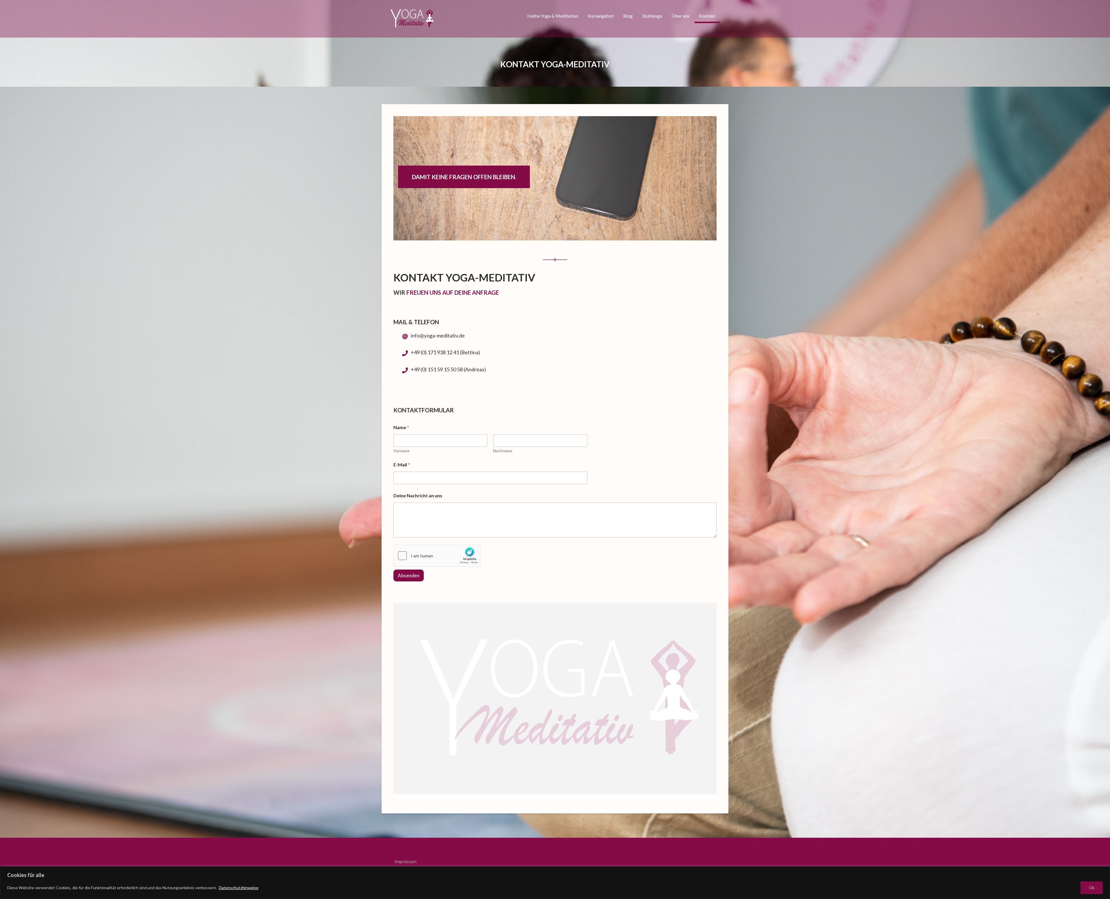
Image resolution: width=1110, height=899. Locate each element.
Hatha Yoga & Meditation (552, 15)
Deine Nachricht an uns (417, 495)
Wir (399, 292)
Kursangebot (601, 15)
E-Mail (401, 464)
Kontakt (707, 15)
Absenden (408, 575)
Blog (628, 15)
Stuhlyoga (652, 15)
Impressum (406, 861)
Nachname (502, 450)
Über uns (680, 15)
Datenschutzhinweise (238, 887)
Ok (1091, 887)
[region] (555, 882)
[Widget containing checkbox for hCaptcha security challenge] (437, 556)
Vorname (401, 450)
